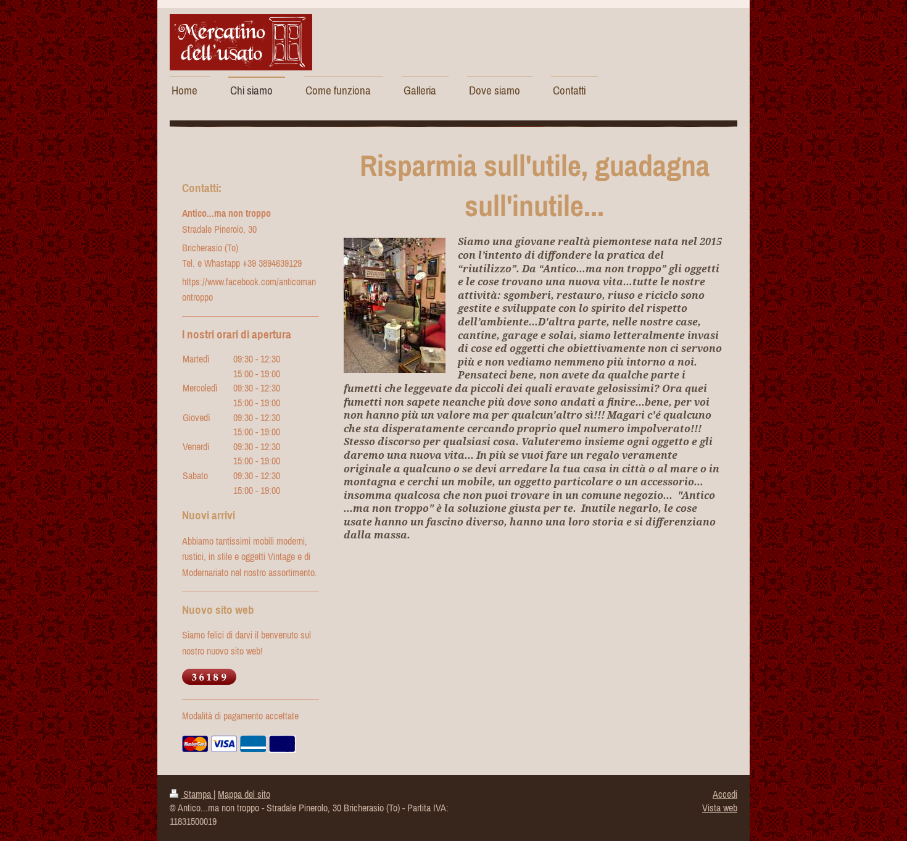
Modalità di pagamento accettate (240, 715)
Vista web (719, 807)
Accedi (725, 794)
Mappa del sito (244, 794)
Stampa (197, 794)
